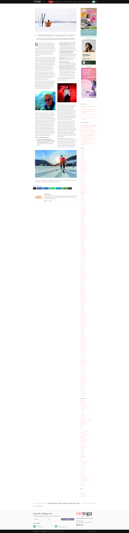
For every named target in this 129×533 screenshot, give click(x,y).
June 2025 (82, 175)
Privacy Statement (56, 531)
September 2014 (84, 380)
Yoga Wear (83, 485)
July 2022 (82, 239)
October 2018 (83, 300)
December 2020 (84, 273)
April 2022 (82, 244)
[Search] (96, 2)
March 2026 (83, 159)
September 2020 (84, 279)
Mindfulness (83, 445)
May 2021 (82, 264)
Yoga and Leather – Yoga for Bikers (88, 132)
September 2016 (84, 346)
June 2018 (82, 308)
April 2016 (82, 353)
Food (81, 429)
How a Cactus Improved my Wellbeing (88, 109)
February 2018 (83, 315)
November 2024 (84, 188)
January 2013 (83, 395)
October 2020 (83, 277)
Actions (82, 400)
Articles (82, 409)
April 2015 (82, 369)
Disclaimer (62, 531)
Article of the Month (84, 407)
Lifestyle (82, 432)
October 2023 (83, 212)
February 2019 (83, 293)
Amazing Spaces (84, 404)
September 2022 (84, 235)
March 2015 (83, 371)
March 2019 (83, 291)
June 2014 (82, 384)
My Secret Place (84, 447)
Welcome (82, 472)
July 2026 (82, 152)
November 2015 (84, 360)
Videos (82, 470)
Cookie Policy (50, 531)
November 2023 (84, 210)
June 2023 (82, 219)
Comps (82, 416)
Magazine (82, 436)
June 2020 (82, 284)
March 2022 (83, 246)
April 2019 (82, 290)
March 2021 (83, 268)
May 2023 (82, 221)
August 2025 (83, 172)
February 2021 (83, 270)
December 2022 (84, 230)
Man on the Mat (84, 438)
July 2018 (82, 306)
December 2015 (84, 358)
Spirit (82, 458)
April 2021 (82, 266)
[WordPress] (51, 201)
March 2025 (83, 181)
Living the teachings (84, 434)
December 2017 (84, 318)
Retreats (82, 454)
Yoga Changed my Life (85, 478)
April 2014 (82, 387)
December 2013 (84, 393)
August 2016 (83, 347)
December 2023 (84, 208)
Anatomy (82, 406)
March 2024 (83, 203)
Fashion (82, 427)
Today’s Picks (83, 465)
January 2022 (83, 250)
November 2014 (84, 378)
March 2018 (83, 313)
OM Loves (82, 450)
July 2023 (82, 217)
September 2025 (84, 170)
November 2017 (84, 320)
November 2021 (84, 253)
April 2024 (82, 201)
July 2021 (82, 261)
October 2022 (83, 233)
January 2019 (83, 295)
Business (82, 413)
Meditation (83, 441)
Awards (82, 411)
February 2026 (83, 161)
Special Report (83, 456)
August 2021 (83, 259)
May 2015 (82, 367)
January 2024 (83, 206)
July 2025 (82, 174)
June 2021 (82, 262)
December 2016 (84, 340)
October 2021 (83, 255)
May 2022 (82, 242)
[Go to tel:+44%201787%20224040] (43, 526)
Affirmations (83, 402)
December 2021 (84, 251)
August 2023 (83, 215)
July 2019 (82, 288)
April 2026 (82, 157)
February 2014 (83, 391)
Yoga (82, 474)
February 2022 (83, 248)
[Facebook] (45, 201)
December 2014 (84, 376)
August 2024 (83, 194)
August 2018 (83, 304)
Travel (82, 467)
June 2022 (82, 241)
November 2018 (84, 299)
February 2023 (83, 226)
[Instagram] (48, 201)
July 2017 (82, 328)
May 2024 (82, 199)
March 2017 (83, 335)
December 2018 (84, 297)
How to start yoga (84, 431)
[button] (67, 519)
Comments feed (84, 494)
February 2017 (83, 337)
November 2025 (84, 166)
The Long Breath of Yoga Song (86, 138)
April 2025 (82, 179)
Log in (82, 491)
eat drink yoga (83, 423)
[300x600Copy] (88, 82)
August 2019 (83, 286)
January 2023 (83, 228)
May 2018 (82, 309)
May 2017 (82, 331)
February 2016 (83, 356)
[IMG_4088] (89, 52)
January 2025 (83, 185)
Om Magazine (47, 194)
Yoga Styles (83, 483)
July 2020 (82, 282)
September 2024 (84, 192)
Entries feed (83, 492)
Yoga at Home (83, 476)
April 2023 (82, 223)
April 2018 (82, 311)
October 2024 (83, 190)
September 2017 (84, 324)
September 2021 (84, 257)
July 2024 (82, 195)
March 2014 (83, 389)
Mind (82, 443)
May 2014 (82, 385)
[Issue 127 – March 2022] (89, 18)
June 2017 (82, 329)
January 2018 (83, 317)
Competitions (83, 415)
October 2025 (83, 168)
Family (82, 425)
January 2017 (83, 338)
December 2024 (84, 186)
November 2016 (84, 342)
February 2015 (83, 373)
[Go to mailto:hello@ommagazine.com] (64, 526)
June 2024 (82, 197)
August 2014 (83, 382)
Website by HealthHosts (91, 531)
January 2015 (83, 375)
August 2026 (83, 150)
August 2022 (83, 237)
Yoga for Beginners (84, 479)
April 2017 (82, 333)
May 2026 (82, 156)
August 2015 (83, 364)
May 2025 (82, 177)
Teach (82, 460)
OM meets (83, 452)
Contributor (83, 418)
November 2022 (84, 232)
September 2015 (84, 362)
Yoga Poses (83, 481)
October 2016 (83, 344)
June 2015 (82, 366)
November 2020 (84, 275)
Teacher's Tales (84, 463)
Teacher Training (84, 461)
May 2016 (82, 351)
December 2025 (84, 165)
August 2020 (83, 280)
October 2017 (83, 322)
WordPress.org (83, 496)
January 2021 (83, 271)
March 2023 (83, 224)
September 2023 (84, 213)
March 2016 (83, 355)
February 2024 (83, 204)
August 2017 (83, 326)
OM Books (83, 449)
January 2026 (83, 163)
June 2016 (82, 349)
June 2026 (82, 154)
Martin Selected (84, 440)
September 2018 (84, 302)
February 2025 (83, 183)
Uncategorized (83, 469)
